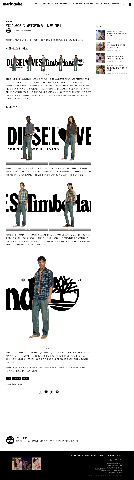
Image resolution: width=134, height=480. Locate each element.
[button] (123, 4)
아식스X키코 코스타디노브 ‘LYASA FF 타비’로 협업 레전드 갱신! (116, 58)
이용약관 (101, 456)
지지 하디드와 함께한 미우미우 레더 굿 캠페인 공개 (116, 46)
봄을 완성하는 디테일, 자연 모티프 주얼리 (117, 69)
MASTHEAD (110, 456)
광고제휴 (119, 456)
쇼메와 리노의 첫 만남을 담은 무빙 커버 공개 (117, 35)
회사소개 (80, 456)
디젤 (8, 378)
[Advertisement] (48, 412)
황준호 (17, 31)
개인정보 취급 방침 (91, 456)
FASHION (9, 22)
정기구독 (73, 456)
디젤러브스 (16, 378)
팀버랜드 (25, 378)
